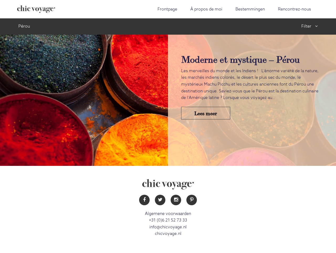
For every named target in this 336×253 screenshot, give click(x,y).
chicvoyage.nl (168, 233)
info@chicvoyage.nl (168, 227)
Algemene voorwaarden (168, 213)
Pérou (24, 26)
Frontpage (167, 9)
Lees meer (205, 113)
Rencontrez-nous (294, 9)
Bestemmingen (250, 9)
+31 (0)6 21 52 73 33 (168, 220)
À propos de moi (206, 9)
